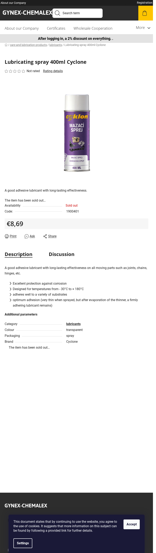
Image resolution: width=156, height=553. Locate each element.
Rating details (53, 71)
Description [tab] (18, 254)
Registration (144, 2)
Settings (23, 543)
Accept (132, 524)
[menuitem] (22, 28)
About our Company (13, 2)
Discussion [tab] (62, 254)
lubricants (73, 324)
